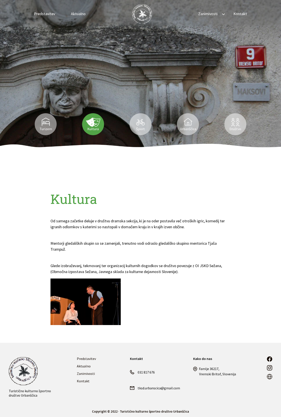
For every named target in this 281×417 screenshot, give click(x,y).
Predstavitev (44, 13)
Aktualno (78, 13)
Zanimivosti (86, 373)
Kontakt (240, 13)
